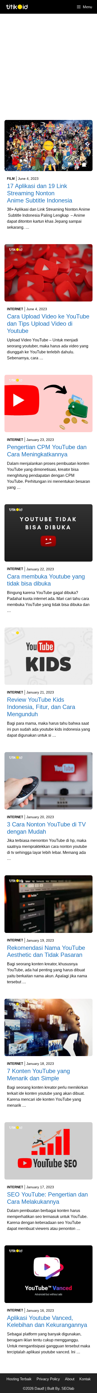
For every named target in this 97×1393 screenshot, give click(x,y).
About (69, 1379)
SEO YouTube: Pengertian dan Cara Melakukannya (47, 1198)
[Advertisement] (48, 69)
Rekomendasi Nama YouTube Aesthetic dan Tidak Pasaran (46, 951)
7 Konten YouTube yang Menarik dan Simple (38, 1075)
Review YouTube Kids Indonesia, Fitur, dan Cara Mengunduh (41, 706)
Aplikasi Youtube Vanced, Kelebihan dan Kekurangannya (47, 1321)
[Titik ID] (16, 7)
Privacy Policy (48, 1379)
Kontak (85, 1379)
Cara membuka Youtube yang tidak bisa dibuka (46, 580)
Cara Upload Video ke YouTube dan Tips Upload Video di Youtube (48, 323)
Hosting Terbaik (19, 1379)
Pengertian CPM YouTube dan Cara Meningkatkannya (47, 451)
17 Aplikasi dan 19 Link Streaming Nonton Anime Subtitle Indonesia (39, 193)
